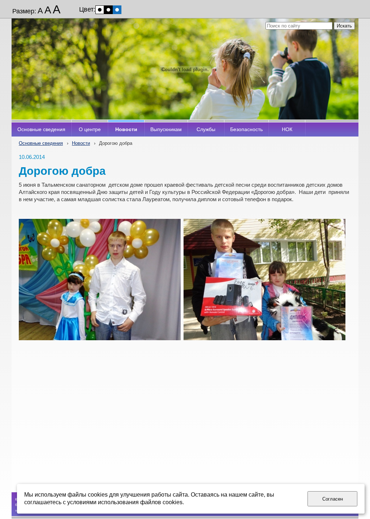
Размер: (24, 11)
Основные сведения (41, 143)
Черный (108, 9)
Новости (81, 143)
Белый (99, 9)
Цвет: (87, 9)
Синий (117, 9)
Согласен (332, 499)
